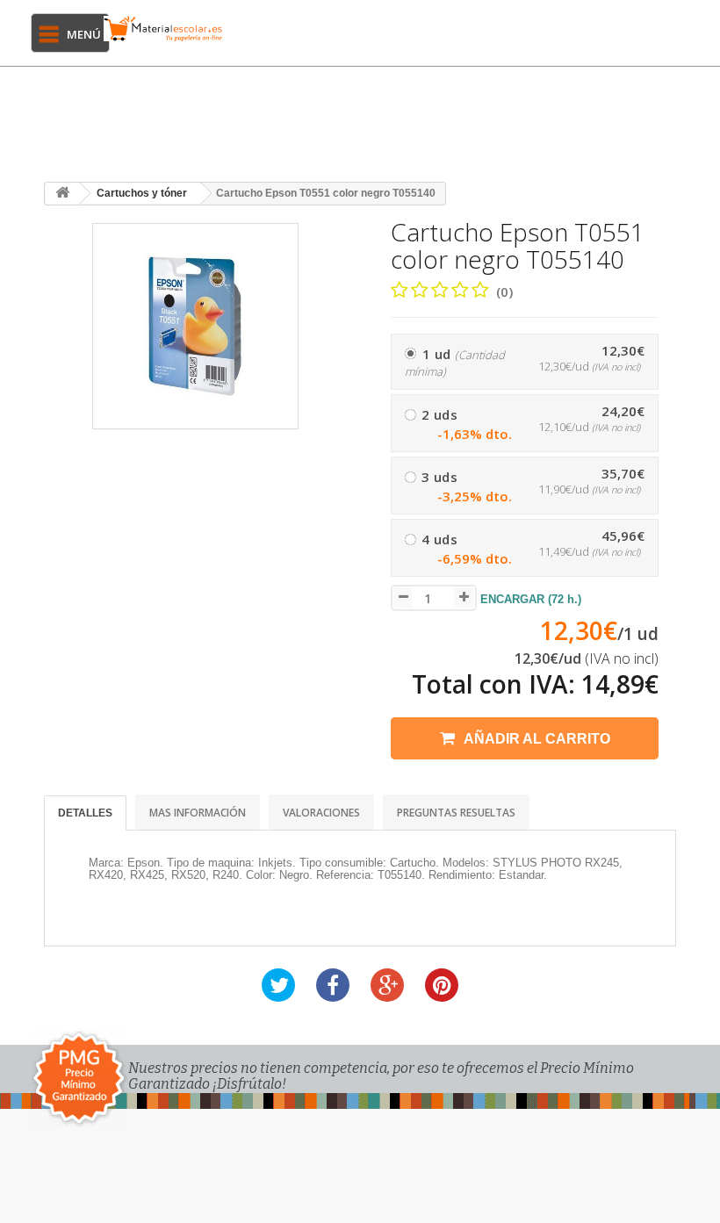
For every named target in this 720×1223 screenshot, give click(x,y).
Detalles (85, 813)
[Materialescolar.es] (163, 28)
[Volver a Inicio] (62, 194)
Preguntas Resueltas (456, 812)
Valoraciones (321, 812)
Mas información (197, 812)
